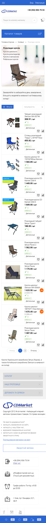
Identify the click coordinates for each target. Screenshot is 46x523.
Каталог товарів (13, 33)
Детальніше (30, 128)
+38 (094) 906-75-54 (36, 10)
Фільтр (9, 107)
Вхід (31, 3)
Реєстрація (39, 3)
